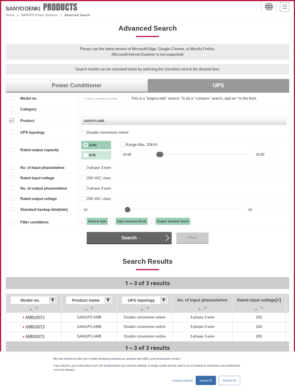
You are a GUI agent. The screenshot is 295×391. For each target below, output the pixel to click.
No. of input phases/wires (42, 168)
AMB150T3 (34, 327)
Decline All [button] (229, 380)
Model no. (28, 98)
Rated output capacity (39, 150)
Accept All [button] (206, 380)
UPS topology (32, 132)
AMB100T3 (34, 317)
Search (129, 237)
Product (27, 121)
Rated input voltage (37, 178)
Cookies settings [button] (182, 380)
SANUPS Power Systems (39, 15)
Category (28, 109)
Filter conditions (34, 222)
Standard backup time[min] (44, 209)
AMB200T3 (34, 336)
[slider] (160, 154)
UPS (218, 85)
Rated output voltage (38, 199)
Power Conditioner (76, 85)
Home (10, 15)
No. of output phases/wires (43, 188)
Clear (192, 238)
